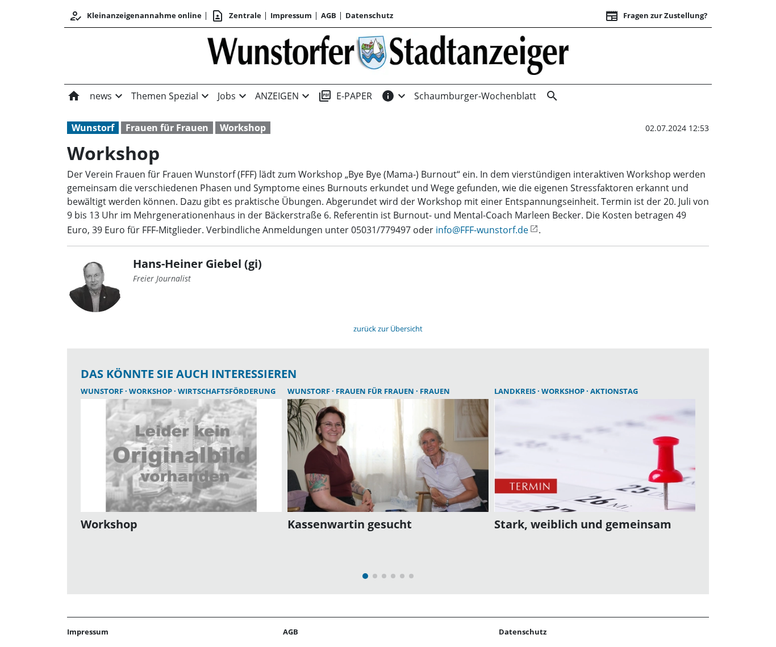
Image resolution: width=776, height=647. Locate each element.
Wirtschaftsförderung (227, 391)
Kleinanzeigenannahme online (135, 16)
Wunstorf (93, 127)
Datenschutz (369, 15)
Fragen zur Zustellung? (656, 16)
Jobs (227, 96)
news (101, 96)
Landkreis (515, 391)
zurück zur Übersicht (388, 329)
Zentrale (236, 16)
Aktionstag (614, 391)
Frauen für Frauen (167, 127)
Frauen (435, 391)
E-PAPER (345, 96)
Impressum (291, 15)
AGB (328, 15)
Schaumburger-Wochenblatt (475, 96)
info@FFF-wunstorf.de (482, 230)
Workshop (243, 127)
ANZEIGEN (277, 96)
